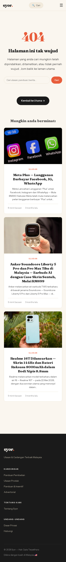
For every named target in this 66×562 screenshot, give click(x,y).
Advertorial (10, 492)
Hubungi (8, 531)
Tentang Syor (11, 508)
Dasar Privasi (10, 525)
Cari (56, 80)
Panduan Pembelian (14, 475)
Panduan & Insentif (13, 486)
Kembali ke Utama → (33, 100)
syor (8, 5)
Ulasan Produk (11, 480)
